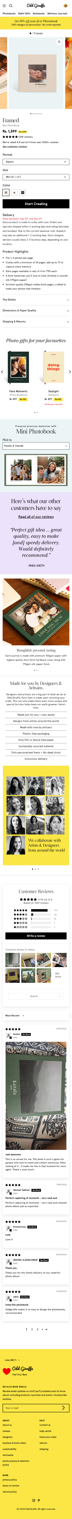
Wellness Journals (57, 13)
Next (69, 371)
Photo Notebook (18, 395)
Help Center (45, 1431)
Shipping (43, 1449)
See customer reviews (15, 146)
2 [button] (32, 1329)
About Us (7, 1425)
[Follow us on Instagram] (33, 1500)
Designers (8, 1437)
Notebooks (39, 13)
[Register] (63, 1408)
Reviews (6, 1431)
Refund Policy (10, 1491)
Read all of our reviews (36, 516)
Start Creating (36, 204)
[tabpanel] (18, 374)
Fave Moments (18, 391)
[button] (10, 136)
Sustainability (9, 1449)
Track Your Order (47, 1437)
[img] (12, 1029)
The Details (9, 299)
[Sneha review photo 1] (36, 1096)
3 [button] (37, 1329)
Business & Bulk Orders (14, 1443)
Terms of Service (11, 1485)
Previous (2, 371)
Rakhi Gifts (24, 13)
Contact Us (45, 1425)
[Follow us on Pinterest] (39, 1500)
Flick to (7, 440)
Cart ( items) (66, 6)
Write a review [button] (36, 936)
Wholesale (8, 1455)
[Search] (11, 5)
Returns (43, 1443)
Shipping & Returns (14, 321)
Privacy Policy (10, 1479)
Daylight (53, 391)
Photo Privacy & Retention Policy (16, 1463)
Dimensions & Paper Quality (19, 310)
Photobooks (9, 13)
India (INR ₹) (10, 1360)
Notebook (53, 395)
